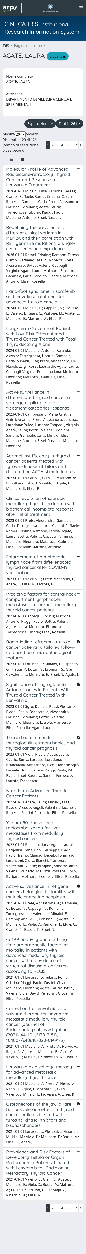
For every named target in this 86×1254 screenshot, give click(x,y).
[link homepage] (12, 8)
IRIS (6, 45)
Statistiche (57, 56)
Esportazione (38, 123)
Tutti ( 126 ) (68, 123)
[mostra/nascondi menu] (81, 8)
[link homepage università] (50, 8)
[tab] (11, 159)
